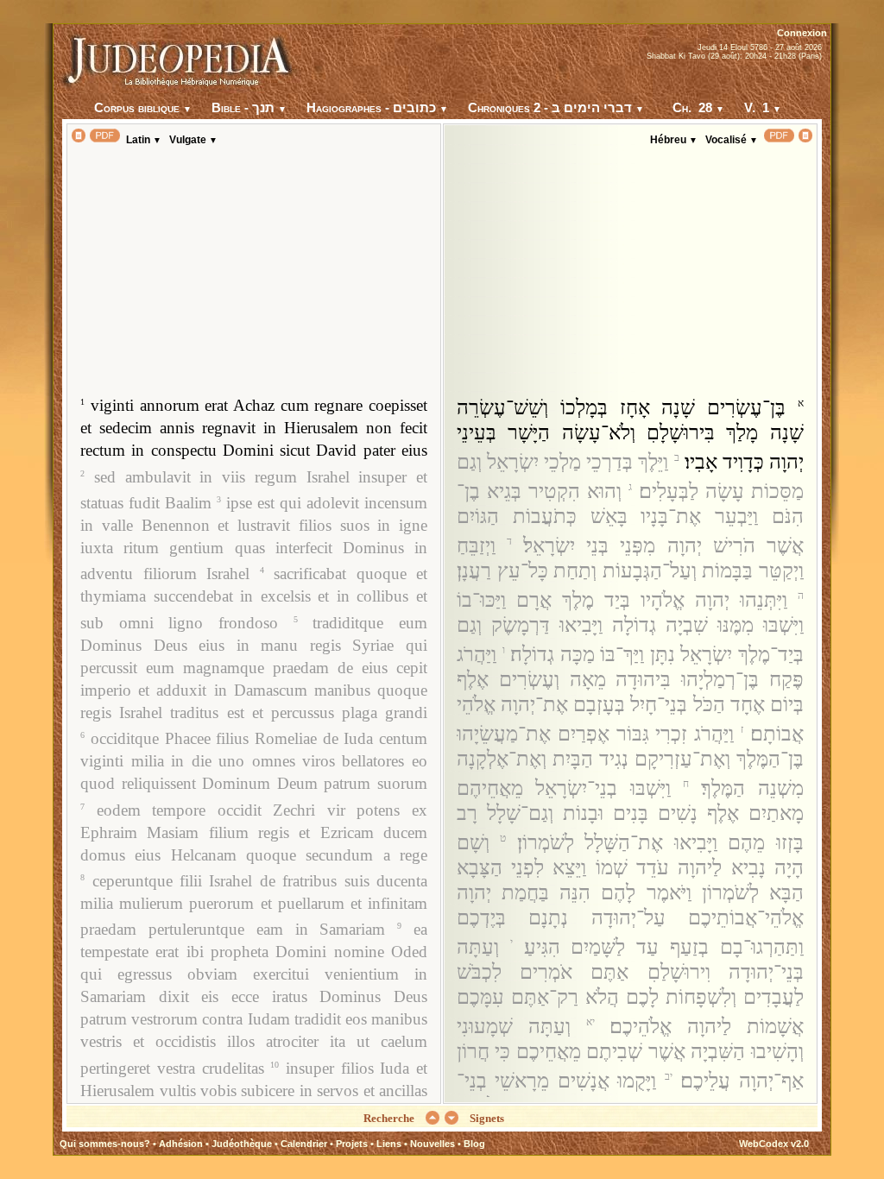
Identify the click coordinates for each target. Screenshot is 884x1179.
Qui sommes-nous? (105, 1143)
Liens (388, 1143)
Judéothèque (242, 1143)
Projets (352, 1143)
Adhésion (181, 1143)
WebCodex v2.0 (774, 1143)
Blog (474, 1143)
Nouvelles (432, 1143)
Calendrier (304, 1143)
